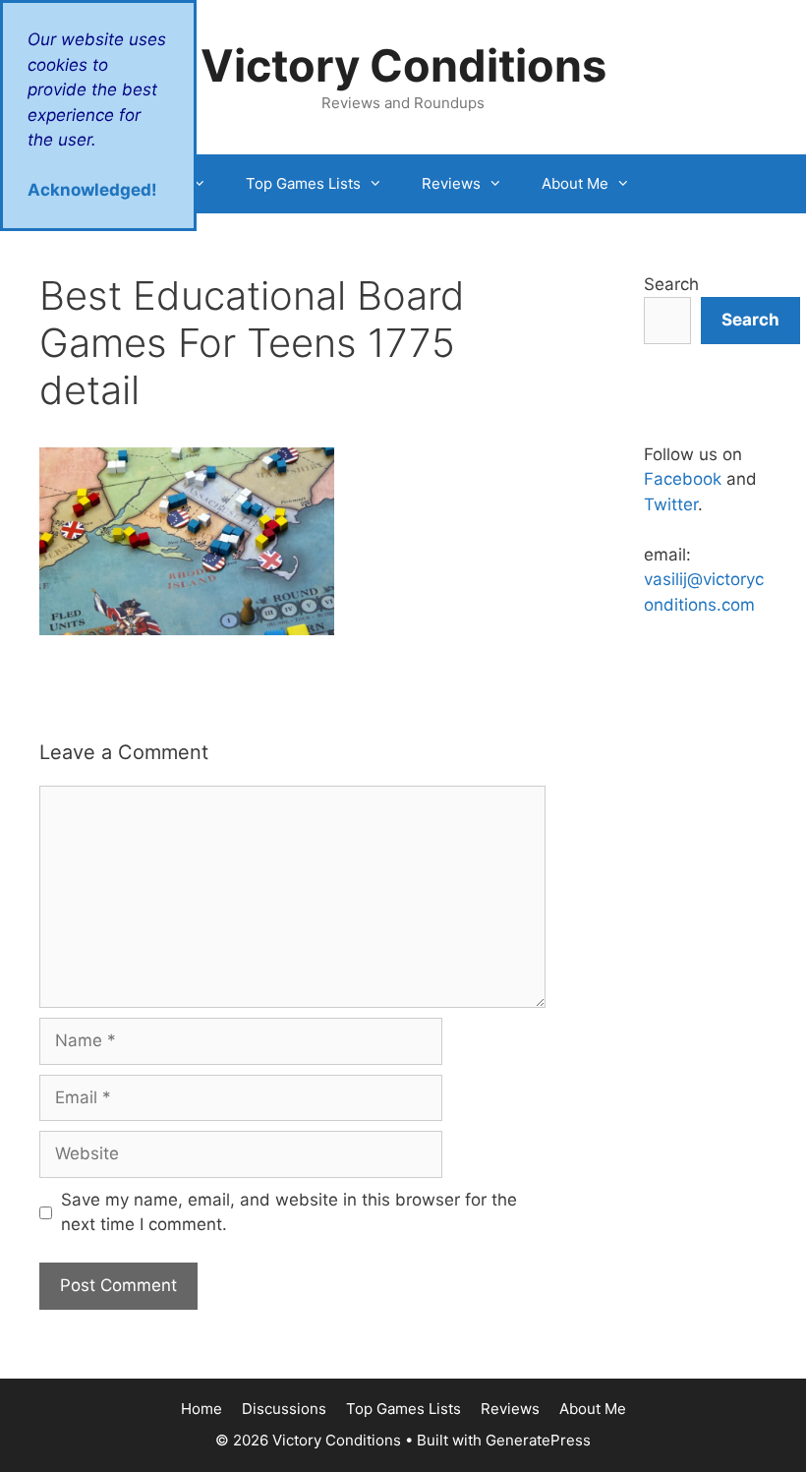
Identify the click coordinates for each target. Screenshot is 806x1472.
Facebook (682, 479)
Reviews (451, 183)
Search (671, 284)
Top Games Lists (303, 183)
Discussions (284, 1408)
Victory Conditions (403, 65)
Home (201, 1408)
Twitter (671, 504)
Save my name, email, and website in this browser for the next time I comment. (289, 1212)
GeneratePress (538, 1440)
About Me (575, 183)
